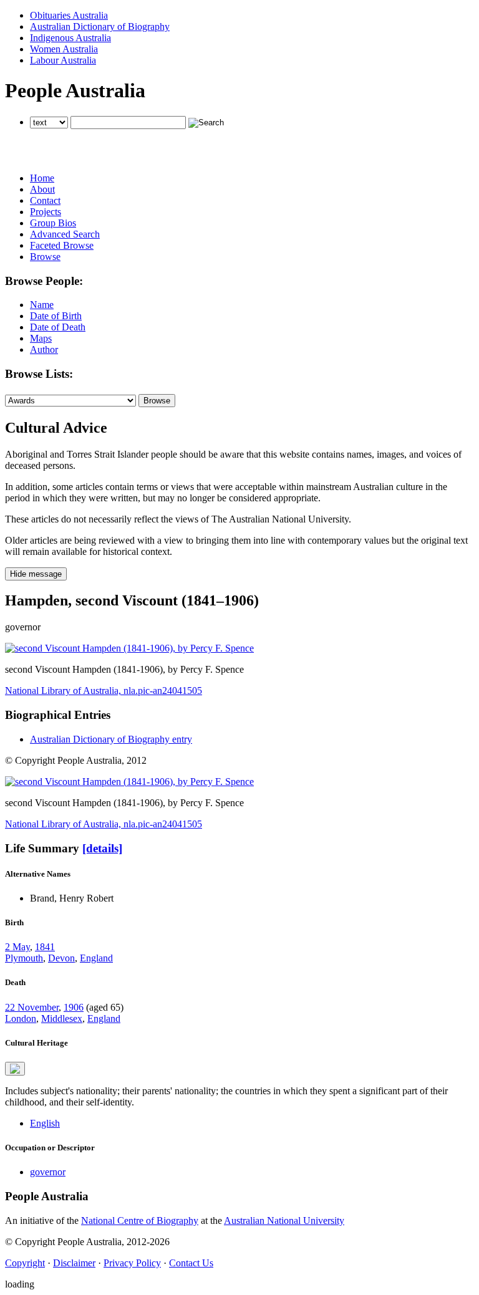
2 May (17, 946)
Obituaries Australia (69, 15)
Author (44, 349)
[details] (102, 848)
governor (47, 1172)
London (20, 1018)
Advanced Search (65, 234)
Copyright (25, 1263)
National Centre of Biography (139, 1220)
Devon (61, 958)
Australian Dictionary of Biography (100, 26)
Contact (45, 200)
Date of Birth (56, 316)
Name (42, 304)
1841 (45, 946)
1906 (74, 1007)
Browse (45, 256)
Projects (45, 211)
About (42, 189)
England (96, 958)
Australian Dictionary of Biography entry (111, 739)
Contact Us (191, 1263)
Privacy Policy (132, 1263)
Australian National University (284, 1220)
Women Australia (64, 49)
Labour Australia (63, 60)
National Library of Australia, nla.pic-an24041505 (103, 690)
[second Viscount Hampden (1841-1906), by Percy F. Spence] (129, 648)
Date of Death (57, 327)
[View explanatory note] (15, 1069)
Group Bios (53, 223)
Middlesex (61, 1018)
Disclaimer (74, 1263)
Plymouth (24, 958)
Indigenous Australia (70, 37)
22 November (32, 1007)
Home (42, 178)
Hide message (36, 574)
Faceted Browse (62, 245)
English (45, 1123)
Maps (41, 338)
